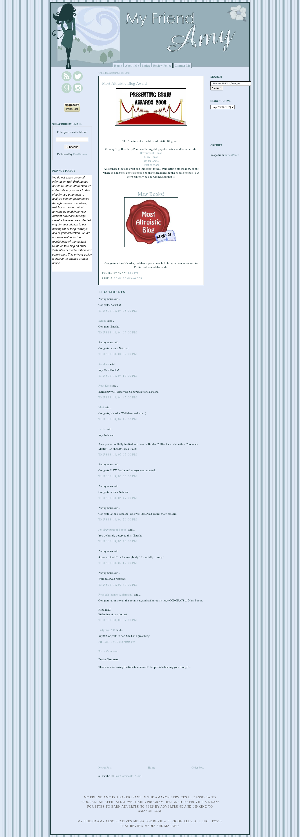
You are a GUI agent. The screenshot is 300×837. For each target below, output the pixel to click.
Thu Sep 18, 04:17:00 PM (117, 376)
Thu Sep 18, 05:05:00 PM (117, 454)
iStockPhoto (231, 155)
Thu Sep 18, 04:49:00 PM (117, 419)
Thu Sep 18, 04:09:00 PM (117, 332)
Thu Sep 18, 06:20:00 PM (117, 519)
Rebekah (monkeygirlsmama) (115, 594)
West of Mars (151, 165)
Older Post (198, 767)
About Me (132, 65)
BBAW (117, 278)
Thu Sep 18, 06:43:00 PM (117, 541)
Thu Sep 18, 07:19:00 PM (117, 563)
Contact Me (182, 65)
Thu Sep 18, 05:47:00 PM (117, 498)
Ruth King (104, 385)
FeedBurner (80, 154)
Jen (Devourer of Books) (112, 529)
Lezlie (102, 429)
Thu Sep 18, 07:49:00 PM (117, 585)
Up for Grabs (151, 161)
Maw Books (151, 157)
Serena (102, 320)
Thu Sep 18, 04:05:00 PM (117, 311)
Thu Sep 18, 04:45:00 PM (117, 397)
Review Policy (162, 65)
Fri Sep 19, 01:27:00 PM (117, 642)
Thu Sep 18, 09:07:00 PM (117, 620)
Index (146, 65)
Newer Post (105, 767)
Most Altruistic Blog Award (124, 83)
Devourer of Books (151, 153)
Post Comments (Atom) (128, 776)
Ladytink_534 (107, 630)
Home (118, 65)
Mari (101, 407)
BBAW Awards (132, 278)
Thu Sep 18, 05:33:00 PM (117, 476)
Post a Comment (108, 651)
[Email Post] (139, 273)
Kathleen (103, 364)
